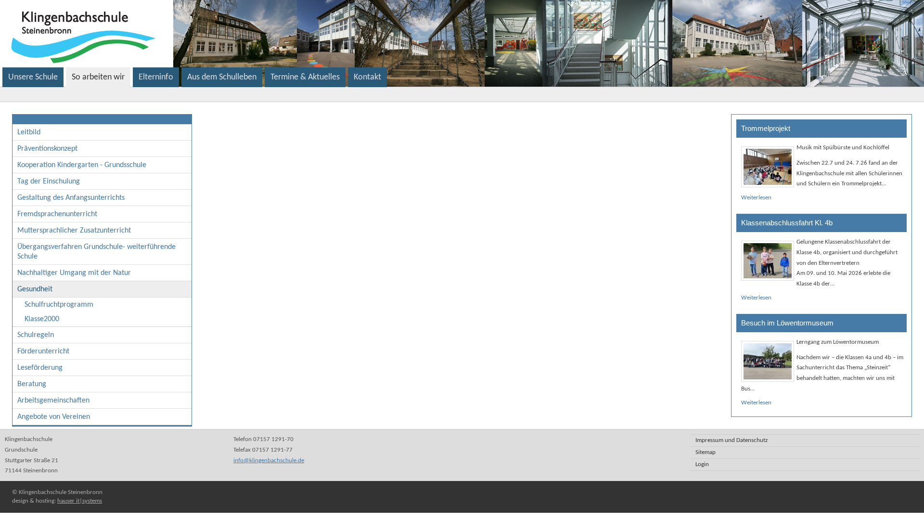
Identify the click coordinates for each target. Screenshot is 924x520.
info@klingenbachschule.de (268, 460)
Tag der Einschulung (48, 181)
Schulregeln (35, 335)
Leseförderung (40, 368)
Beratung (31, 384)
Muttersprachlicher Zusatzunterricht (74, 230)
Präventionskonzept (47, 149)
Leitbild (28, 132)
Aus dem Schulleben (222, 77)
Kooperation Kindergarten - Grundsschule (81, 165)
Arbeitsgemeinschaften (53, 400)
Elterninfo (156, 77)
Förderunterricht (43, 351)
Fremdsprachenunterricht (57, 214)
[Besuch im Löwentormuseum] (767, 361)
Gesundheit (34, 289)
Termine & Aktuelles (305, 77)
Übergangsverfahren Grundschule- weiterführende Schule (96, 251)
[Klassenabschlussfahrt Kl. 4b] (767, 261)
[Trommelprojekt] (767, 166)
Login (702, 464)
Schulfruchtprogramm (59, 305)
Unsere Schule (33, 77)
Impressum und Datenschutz (731, 440)
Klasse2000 (42, 319)
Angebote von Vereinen (53, 417)
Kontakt (367, 77)
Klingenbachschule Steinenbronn (205, 34)
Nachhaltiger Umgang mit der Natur (74, 273)
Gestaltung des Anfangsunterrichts (71, 198)
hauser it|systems (79, 501)
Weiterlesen (756, 198)
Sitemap (705, 452)
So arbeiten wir (98, 77)
